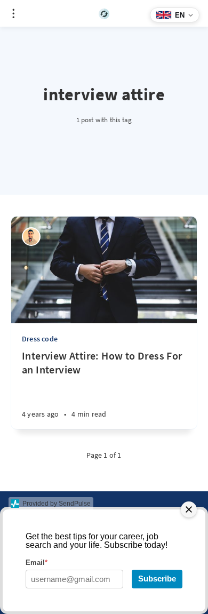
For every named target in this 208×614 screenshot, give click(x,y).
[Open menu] (13, 13)
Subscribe (157, 578)
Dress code (40, 339)
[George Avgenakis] (31, 236)
